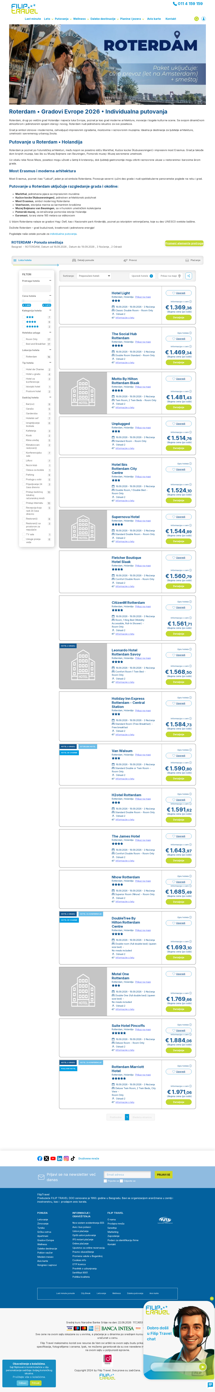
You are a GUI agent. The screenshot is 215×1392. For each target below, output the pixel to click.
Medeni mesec (45, 1256)
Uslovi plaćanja (80, 1231)
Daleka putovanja (135, 1293)
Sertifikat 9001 (80, 1272)
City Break (86, 1293)
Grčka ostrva (44, 1231)
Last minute (33, 18)
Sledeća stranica (142, 1117)
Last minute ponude (65, 1293)
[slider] (23, 301)
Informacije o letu (125, 317)
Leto (47, 18)
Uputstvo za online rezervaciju (88, 1247)
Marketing (113, 1231)
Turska (41, 1227)
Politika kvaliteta (81, 1276)
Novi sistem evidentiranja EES (88, 1222)
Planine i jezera (130, 18)
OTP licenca (79, 1264)
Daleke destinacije (103, 18)
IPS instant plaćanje (82, 1239)
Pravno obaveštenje (83, 1251)
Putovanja (61, 18)
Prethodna (116, 1117)
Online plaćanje (80, 1243)
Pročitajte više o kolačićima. (29, 1376)
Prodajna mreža (116, 1223)
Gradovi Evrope (45, 1240)
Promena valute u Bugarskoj (87, 1256)
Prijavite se (113, 1181)
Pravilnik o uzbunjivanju (84, 1268)
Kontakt (171, 18)
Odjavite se (130, 1181)
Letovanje (42, 1219)
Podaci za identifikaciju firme (123, 1240)
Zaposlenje (113, 1235)
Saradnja (112, 1227)
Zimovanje (42, 1223)
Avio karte (154, 18)
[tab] (170, 276)
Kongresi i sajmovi (47, 1265)
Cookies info (79, 1260)
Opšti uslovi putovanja (84, 1235)
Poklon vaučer (45, 1252)
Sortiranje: (68, 276)
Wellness (79, 18)
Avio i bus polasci (81, 1227)
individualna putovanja (63, 233)
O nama (112, 1219)
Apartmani (42, 1235)
